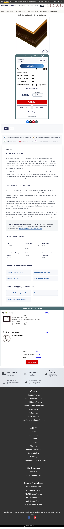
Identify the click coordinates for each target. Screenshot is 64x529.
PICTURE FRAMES (4, 9)
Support (34, 432)
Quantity (37, 92)
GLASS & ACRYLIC (34, 9)
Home (2, 11)
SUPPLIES (55, 9)
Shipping (33, 446)
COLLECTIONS (43, 9)
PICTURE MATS (24, 9)
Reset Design (32, 112)
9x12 (6, 128)
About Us (33, 472)
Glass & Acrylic (22, 72)
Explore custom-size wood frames (45, 293)
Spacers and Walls (23, 78)
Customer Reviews (33, 475)
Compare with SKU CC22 (15, 278)
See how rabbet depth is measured (30, 229)
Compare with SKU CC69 (42, 272)
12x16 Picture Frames (33, 494)
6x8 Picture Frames (33, 487)
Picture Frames (9, 11)
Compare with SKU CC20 (15, 272)
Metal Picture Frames (34, 402)
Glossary (33, 457)
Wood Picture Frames (20, 11)
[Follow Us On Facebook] (29, 517)
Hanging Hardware (23, 85)
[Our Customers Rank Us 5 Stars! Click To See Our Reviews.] (6, 2)
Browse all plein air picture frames (18, 293)
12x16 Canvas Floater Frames (33, 420)
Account (33, 439)
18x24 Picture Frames (33, 501)
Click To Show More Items (32, 88)
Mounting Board (22, 75)
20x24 (11, 128)
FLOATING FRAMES (14, 9)
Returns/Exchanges (33, 449)
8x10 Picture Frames (33, 490)
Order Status (33, 442)
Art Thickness (21, 81)
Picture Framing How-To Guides (34, 460)
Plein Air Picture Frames (32, 11)
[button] (48, 5)
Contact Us (33, 435)
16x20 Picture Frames (33, 498)
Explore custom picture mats (16, 299)
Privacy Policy (33, 453)
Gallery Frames (33, 409)
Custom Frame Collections (34, 406)
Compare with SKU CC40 (42, 278)
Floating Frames (33, 395)
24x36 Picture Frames (33, 505)
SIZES (50, 9)
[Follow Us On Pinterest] (35, 517)
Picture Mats (33, 413)
